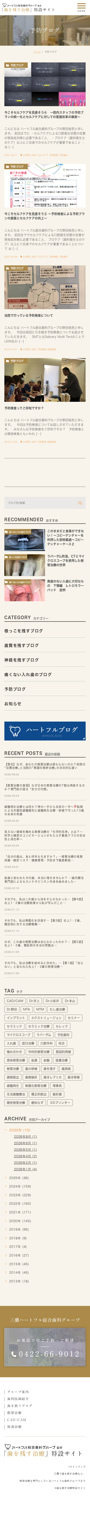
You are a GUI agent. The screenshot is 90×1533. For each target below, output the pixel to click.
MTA (26, 1009)
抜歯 (34, 1060)
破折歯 (57, 1094)
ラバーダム (43, 1034)
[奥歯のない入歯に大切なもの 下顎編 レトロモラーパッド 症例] (24, 590)
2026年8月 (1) (25, 1136)
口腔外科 (46, 1043)
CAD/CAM (15, 1000)
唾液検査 (51, 349)
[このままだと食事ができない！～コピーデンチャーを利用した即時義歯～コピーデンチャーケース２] (24, 540)
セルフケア (42, 155)
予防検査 (53, 155)
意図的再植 (63, 1051)
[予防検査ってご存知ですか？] (45, 380)
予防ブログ (17, 65)
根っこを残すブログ (18, 557)
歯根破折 (31, 1077)
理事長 (57, 1085)
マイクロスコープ (18, 1034)
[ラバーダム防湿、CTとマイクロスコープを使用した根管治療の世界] (24, 565)
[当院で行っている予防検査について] (45, 287)
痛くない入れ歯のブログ (20, 532)
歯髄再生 (13, 1085)
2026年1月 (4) (25, 1169)
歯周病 (66, 1068)
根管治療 (13, 1068)
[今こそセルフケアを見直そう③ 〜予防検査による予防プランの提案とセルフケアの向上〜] (45, 186)
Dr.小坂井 (52, 1000)
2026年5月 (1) (25, 1149)
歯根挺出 (13, 1077)
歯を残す (49, 1068)
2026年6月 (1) (25, 1143)
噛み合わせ (14, 1051)
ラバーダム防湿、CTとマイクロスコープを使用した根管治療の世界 (66, 560)
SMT (34, 155)
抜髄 (46, 1060)
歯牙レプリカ (52, 1077)
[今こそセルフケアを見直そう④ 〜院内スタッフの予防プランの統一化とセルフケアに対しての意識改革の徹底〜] (45, 84)
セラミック (14, 1026)
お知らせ (13, 703)
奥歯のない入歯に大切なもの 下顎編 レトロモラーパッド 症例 (65, 586)
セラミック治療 (39, 1026)
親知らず (37, 1102)
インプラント (16, 1017)
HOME (37, 52)
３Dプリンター (60, 1102)
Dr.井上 (34, 1000)
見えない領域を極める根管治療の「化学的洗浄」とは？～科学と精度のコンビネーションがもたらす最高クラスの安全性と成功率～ (45, 835)
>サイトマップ (77, 1466)
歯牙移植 (74, 1077)
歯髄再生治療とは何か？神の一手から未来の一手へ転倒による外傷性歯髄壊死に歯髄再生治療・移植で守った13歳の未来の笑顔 (44, 810)
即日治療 (28, 1043)
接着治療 (61, 1060)
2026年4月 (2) (25, 1156)
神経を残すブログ (21, 660)
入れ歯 (11, 1043)
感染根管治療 (16, 1060)
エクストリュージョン (46, 1017)
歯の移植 (31, 1068)
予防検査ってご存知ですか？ (24, 408)
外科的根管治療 (39, 1051)
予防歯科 (63, 155)
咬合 (62, 1043)
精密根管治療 (16, 1102)
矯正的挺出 (39, 1094)
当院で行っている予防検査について (28, 315)
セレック (62, 1026)
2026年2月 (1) (25, 1162)
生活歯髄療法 (16, 1094)
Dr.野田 (27, 155)
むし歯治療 (57, 1009)
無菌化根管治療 (36, 1085)
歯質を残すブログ (21, 645)
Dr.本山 (70, 1000)
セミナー (74, 1017)
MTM (40, 1009)
